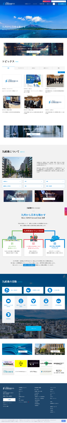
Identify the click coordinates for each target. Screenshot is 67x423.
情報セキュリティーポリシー (7, 402)
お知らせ (51, 396)
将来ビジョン (21, 391)
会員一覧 (51, 408)
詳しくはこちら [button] (47, 421)
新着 (8, 68)
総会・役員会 (36, 389)
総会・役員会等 (14, 290)
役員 (47, 181)
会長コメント (52, 391)
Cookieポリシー (5, 404)
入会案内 (62, 3)
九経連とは (5, 181)
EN (56, 3)
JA (53, 3)
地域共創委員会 (33, 305)
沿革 (25, 181)
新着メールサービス (53, 398)
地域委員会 (8, 318)
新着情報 (51, 389)
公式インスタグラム (47, 1)
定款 (25, 186)
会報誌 (51, 401)
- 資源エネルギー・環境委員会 (39, 398)
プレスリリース (52, 393)
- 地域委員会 (36, 405)
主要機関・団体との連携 (38, 391)
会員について (49, 3)
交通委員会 (46, 305)
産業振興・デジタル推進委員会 (8, 306)
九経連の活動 (41, 3)
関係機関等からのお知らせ (54, 403)
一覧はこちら (61, 72)
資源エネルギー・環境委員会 (21, 306)
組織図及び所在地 (21, 396)
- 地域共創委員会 (37, 400)
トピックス (35, 3)
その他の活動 (56, 290)
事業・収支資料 (49, 186)
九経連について (27, 3)
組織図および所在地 (6, 186)
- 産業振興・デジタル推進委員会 (39, 396)
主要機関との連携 (36, 290)
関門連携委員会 (59, 305)
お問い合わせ (5, 406)
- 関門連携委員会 (37, 403)
